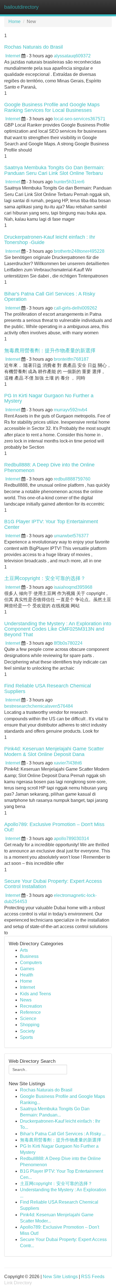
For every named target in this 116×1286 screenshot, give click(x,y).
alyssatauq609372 (72, 55)
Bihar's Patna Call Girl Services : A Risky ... (63, 1133)
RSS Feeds (92, 1276)
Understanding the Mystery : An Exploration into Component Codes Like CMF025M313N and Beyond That (57, 629)
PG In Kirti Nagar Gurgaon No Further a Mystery (48, 398)
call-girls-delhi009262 (75, 308)
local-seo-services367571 (79, 118)
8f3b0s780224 (68, 643)
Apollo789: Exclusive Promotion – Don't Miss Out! (54, 827)
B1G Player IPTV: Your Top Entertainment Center (51, 524)
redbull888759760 (72, 479)
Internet (12, 55)
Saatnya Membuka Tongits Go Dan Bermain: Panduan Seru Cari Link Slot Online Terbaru (54, 170)
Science (28, 1018)
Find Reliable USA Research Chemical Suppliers (47, 688)
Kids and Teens (35, 993)
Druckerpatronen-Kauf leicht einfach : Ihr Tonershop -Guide (49, 239)
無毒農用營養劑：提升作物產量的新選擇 (49, 350)
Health (26, 975)
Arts (24, 950)
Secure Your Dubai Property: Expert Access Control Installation (53, 884)
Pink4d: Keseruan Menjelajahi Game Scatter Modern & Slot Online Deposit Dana (54, 751)
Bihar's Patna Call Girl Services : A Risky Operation (49, 296)
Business (29, 956)
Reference (30, 1012)
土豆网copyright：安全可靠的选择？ (45, 578)
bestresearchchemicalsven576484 (38, 706)
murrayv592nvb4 (70, 409)
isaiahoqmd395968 (73, 587)
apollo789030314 (71, 838)
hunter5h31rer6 (69, 181)
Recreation (31, 1006)
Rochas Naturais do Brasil (33, 47)
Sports (26, 1037)
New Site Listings (60, 1276)
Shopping (29, 1024)
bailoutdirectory (21, 7)
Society (27, 1031)
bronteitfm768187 (71, 359)
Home (14, 21)
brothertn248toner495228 (79, 251)
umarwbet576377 (71, 535)
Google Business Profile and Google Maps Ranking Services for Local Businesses (52, 107)
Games (27, 968)
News (26, 1000)
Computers (31, 962)
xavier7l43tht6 (68, 763)
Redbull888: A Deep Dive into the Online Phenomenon (49, 467)
